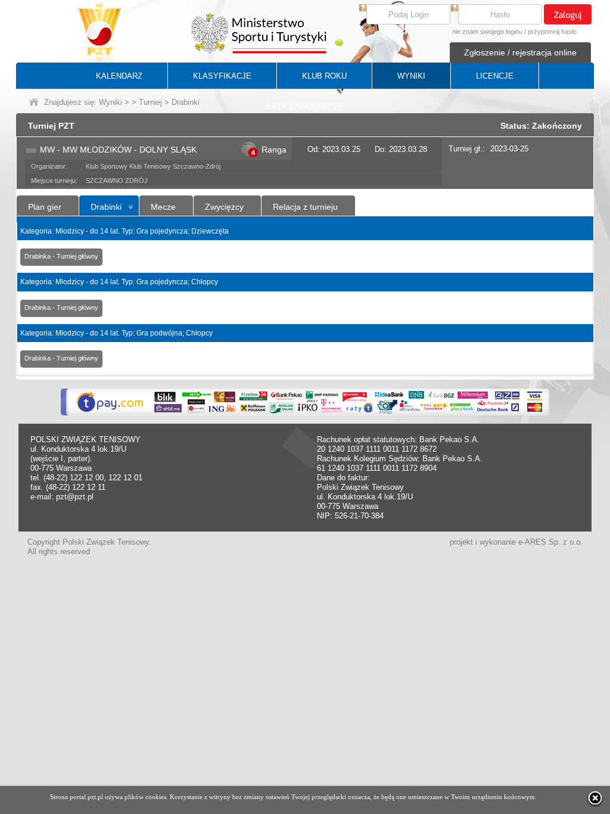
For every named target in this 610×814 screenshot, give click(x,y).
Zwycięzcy (224, 207)
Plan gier (44, 207)
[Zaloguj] (568, 14)
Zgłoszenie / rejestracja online (520, 52)
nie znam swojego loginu (487, 31)
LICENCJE (494, 76)
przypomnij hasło (552, 31)
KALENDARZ (119, 76)
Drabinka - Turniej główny (61, 256)
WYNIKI (411, 76)
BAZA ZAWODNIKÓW (305, 106)
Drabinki (106, 207)
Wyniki (110, 102)
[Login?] (362, 8)
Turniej (150, 102)
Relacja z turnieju (305, 207)
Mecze (163, 207)
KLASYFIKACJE (222, 76)
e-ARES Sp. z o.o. (550, 542)
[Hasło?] (454, 8)
